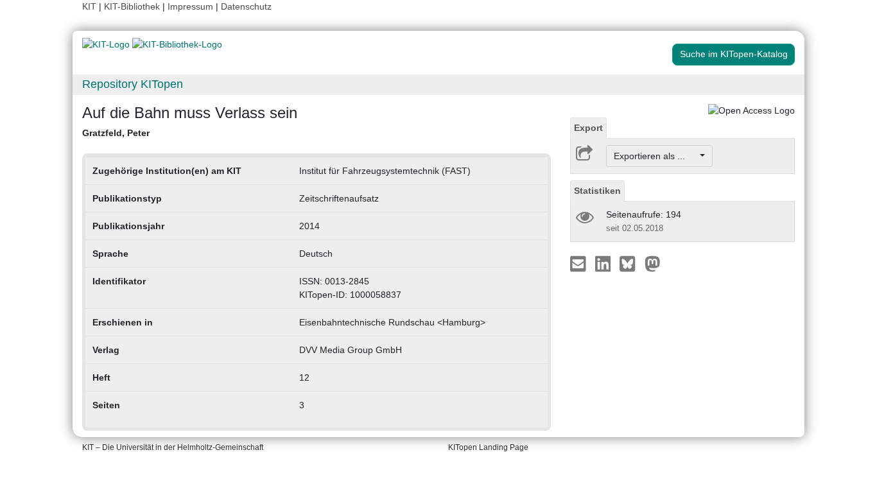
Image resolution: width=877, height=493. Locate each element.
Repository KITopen (132, 84)
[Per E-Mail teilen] (579, 263)
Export (588, 128)
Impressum (190, 6)
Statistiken (597, 191)
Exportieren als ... (656, 156)
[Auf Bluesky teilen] (631, 263)
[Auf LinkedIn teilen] (604, 263)
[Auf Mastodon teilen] (653, 263)
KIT (89, 6)
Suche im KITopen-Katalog (734, 54)
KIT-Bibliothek (133, 6)
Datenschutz (246, 6)
